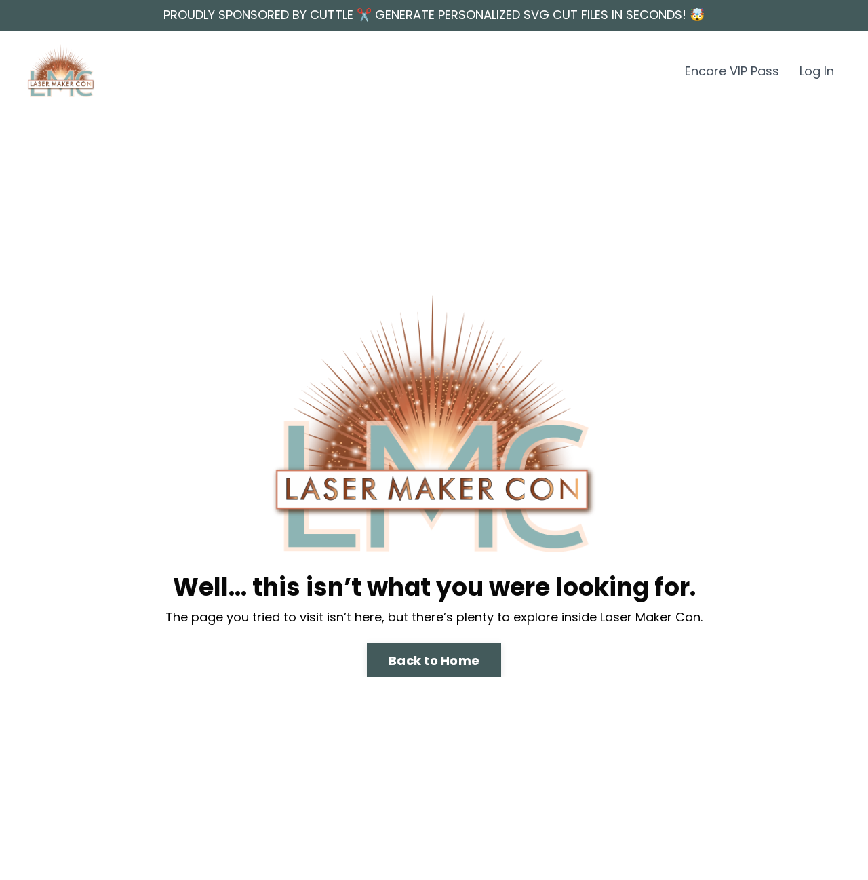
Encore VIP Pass (732, 70)
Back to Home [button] (434, 660)
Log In (817, 70)
